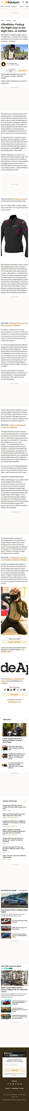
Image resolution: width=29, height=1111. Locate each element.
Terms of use (14, 1097)
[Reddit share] (18, 690)
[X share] (8, 690)
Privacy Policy (17, 1073)
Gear (14, 20)
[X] (10, 1084)
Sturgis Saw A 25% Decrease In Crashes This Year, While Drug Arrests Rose (14, 807)
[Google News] (13, 1084)
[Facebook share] (5, 690)
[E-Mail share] (24, 690)
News (2, 6)
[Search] (23, 2)
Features (14, 6)
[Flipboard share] (14, 690)
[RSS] (21, 1084)
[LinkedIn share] (11, 690)
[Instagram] (16, 1084)
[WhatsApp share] (21, 690)
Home (2, 20)
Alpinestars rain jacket (20, 199)
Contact (21, 1088)
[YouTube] (18, 1084)
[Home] (12, 2)
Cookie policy (14, 1094)
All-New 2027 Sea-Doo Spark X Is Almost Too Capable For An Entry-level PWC (13, 840)
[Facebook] (8, 1084)
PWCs (8, 843)
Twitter (3, 681)
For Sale (9, 859)
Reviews (7, 6)
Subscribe (14, 1070)
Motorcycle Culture (12, 834)
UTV (8, 852)
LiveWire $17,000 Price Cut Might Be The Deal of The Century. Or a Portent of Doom (14, 822)
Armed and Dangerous (12, 817)
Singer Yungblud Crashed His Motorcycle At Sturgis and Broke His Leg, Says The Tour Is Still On (14, 831)
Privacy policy (6, 1094)
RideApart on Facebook (13, 679)
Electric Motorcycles (12, 826)
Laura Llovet (13, 63)
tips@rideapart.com (14, 702)
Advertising (15, 1088)
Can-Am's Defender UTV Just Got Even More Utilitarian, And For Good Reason (13, 848)
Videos (22, 6)
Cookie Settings (22, 1094)
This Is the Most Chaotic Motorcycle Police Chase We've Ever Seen (14, 814)
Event (9, 810)
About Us (7, 1088)
